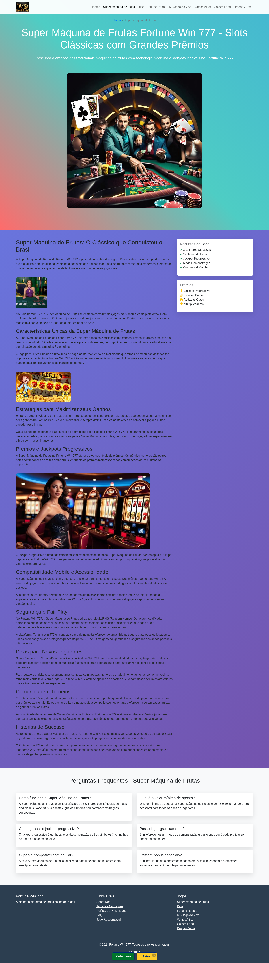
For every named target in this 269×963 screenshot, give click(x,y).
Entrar (147, 956)
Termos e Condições (109, 906)
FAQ (99, 915)
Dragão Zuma (243, 6)
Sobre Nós (103, 901)
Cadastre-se (123, 956)
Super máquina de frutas (119, 6)
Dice (141, 6)
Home (96, 6)
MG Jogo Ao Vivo (180, 6)
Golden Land (222, 6)
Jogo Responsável (108, 919)
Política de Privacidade (111, 910)
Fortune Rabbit (156, 6)
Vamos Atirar (203, 6)
